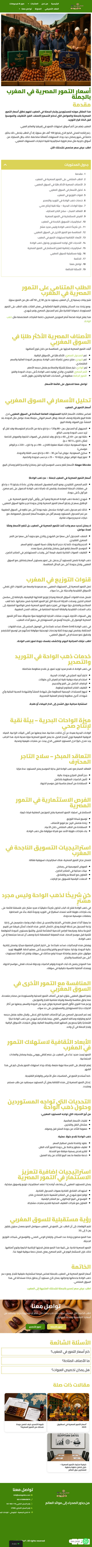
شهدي (79, 359)
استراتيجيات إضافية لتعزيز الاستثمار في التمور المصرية (54, 248)
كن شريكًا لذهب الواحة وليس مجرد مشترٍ (60, 227)
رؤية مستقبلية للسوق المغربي (65, 253)
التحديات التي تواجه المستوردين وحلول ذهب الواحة (55, 243)
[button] (5, 164)
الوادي (80, 367)
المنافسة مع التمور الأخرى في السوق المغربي (57, 232)
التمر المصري (80, 371)
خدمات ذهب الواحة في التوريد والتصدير (63, 200)
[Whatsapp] (86, 1541)
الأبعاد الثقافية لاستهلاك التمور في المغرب (59, 237)
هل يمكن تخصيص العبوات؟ (71, 1370)
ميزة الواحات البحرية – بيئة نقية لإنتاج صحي (61, 206)
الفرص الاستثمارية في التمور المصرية (64, 216)
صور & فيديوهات (16, 3)
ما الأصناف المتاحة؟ (76, 1361)
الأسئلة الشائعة (73, 269)
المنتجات (34, 3)
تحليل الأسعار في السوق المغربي (66, 190)
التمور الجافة (80, 375)
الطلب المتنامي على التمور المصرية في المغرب (59, 179)
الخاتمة (77, 259)
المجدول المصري (74, 355)
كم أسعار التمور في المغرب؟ (70, 1351)
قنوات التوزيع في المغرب (70, 195)
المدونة (38, 9)
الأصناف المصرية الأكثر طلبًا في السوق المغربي (59, 184)
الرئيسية (55, 3)
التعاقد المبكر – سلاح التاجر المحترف (64, 211)
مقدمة (79, 174)
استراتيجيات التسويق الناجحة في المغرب (61, 222)
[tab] (46, 1352)
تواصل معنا (27, 9)
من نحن (45, 3)
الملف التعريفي (52, 9)
